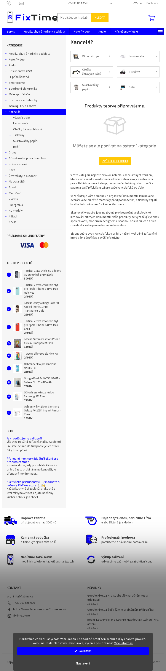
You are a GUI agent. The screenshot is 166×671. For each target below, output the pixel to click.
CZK (136, 3)
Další (16, 147)
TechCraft (15, 193)
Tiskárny (18, 135)
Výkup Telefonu (78, 3)
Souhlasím (85, 651)
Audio (12, 65)
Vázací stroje (21, 118)
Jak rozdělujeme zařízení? (24, 438)
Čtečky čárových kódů (27, 129)
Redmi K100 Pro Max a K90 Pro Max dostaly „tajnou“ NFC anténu (123, 622)
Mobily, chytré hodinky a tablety (29, 54)
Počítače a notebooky (23, 100)
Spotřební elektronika (23, 89)
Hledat (99, 17)
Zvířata (13, 199)
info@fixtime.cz (23, 596)
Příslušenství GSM (20, 71)
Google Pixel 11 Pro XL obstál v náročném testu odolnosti (117, 598)
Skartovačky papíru (25, 141)
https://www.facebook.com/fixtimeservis (40, 609)
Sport (12, 187)
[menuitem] (10, 31)
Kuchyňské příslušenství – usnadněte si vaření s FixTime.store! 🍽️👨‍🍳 (33, 483)
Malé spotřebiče (19, 94)
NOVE (12, 222)
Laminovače (21, 123)
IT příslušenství (19, 77)
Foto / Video (17, 60)
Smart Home (17, 83)
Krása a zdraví (18, 164)
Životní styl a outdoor (23, 176)
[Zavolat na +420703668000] (13, 3)
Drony (12, 152)
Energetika (16, 205)
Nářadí (13, 216)
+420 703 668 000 (24, 603)
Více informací (123, 643)
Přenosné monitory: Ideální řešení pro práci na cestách (32, 460)
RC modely (16, 211)
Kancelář (14, 112)
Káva (12, 170)
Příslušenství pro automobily (27, 158)
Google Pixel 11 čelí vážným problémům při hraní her (121, 610)
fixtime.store (21, 615)
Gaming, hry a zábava (22, 106)
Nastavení (83, 663)
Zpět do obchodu (115, 161)
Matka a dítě (17, 181)
